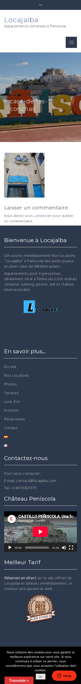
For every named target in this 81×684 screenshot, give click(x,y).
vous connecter (38, 215)
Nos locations (64, 255)
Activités (11, 410)
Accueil (10, 366)
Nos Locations (16, 375)
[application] (40, 531)
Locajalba (21, 19)
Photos (10, 384)
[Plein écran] (71, 547)
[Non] (75, 665)
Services (11, 393)
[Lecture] (10, 547)
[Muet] (64, 547)
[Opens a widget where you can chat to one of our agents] (64, 676)
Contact (11, 428)
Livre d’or (12, 401)
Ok (41, 676)
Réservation (14, 419)
